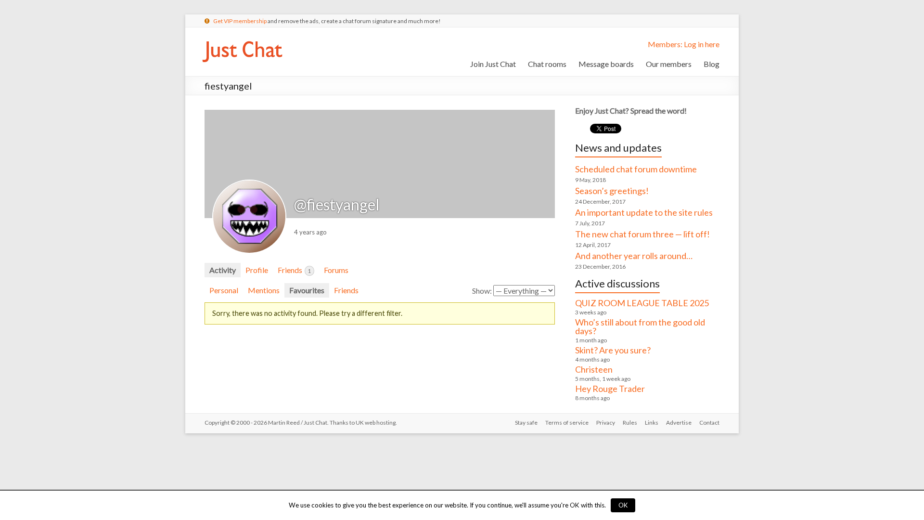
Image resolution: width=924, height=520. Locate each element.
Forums (336, 269)
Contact (709, 422)
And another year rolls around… (634, 255)
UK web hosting (376, 422)
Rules (630, 422)
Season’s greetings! (612, 190)
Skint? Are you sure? (613, 350)
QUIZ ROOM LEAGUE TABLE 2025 (642, 303)
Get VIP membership (240, 21)
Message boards (606, 63)
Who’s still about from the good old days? (640, 326)
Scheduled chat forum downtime (636, 169)
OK (623, 505)
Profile (256, 269)
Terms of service (567, 422)
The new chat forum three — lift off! (642, 234)
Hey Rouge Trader (610, 388)
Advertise (679, 422)
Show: (482, 290)
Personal (223, 290)
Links (651, 422)
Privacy (605, 422)
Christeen (594, 369)
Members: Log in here (683, 44)
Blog (711, 63)
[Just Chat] (242, 39)
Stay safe (526, 422)
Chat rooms (547, 63)
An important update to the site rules (644, 212)
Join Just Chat (493, 63)
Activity (222, 269)
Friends (294, 269)
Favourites (306, 290)
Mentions (264, 290)
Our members (669, 63)
